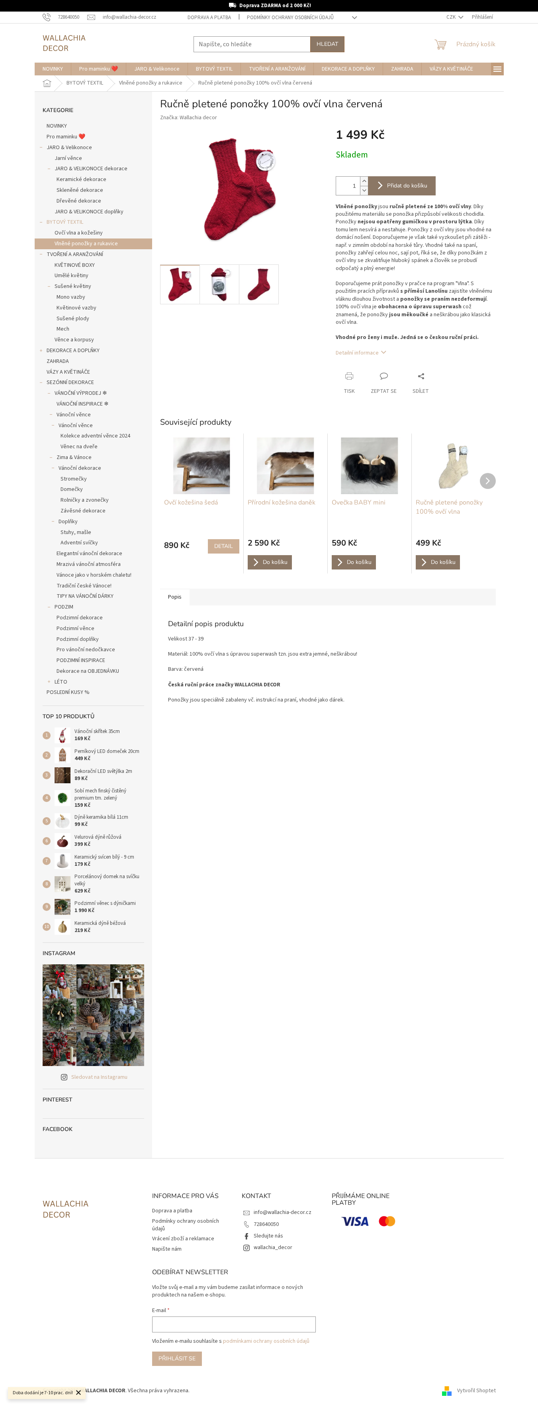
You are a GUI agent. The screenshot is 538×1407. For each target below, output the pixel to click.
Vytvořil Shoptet (476, 1391)
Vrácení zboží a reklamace (183, 1239)
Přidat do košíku (407, 185)
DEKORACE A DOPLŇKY (73, 351)
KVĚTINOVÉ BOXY (75, 265)
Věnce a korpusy (74, 340)
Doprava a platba (209, 17)
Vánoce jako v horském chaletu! (94, 575)
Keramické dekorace (81, 179)
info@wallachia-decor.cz (282, 1212)
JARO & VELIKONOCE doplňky (89, 212)
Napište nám (167, 1249)
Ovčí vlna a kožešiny (79, 233)
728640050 (266, 1224)
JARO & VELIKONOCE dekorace (91, 169)
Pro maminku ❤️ (66, 137)
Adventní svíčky (79, 543)
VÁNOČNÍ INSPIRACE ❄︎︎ (83, 404)
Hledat (327, 44)
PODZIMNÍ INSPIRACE (81, 660)
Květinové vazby (76, 308)
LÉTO (61, 682)
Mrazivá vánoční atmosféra (89, 564)
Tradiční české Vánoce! (84, 586)
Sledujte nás (268, 1236)
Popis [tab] (175, 597)
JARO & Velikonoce (69, 148)
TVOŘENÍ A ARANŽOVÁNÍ (75, 254)
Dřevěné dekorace (79, 201)
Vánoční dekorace (80, 468)
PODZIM (64, 607)
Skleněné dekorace (80, 190)
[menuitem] (53, 69)
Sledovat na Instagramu (99, 1077)
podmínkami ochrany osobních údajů (266, 1341)
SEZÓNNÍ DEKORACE (70, 382)
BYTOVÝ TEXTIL (65, 222)
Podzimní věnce (75, 629)
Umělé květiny (71, 276)
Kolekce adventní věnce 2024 (95, 436)
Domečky (72, 489)
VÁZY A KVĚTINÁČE (68, 372)
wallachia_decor (273, 1247)
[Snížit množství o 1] (364, 190)
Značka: (188, 118)
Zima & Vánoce (74, 457)
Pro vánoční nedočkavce (86, 650)
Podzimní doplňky (78, 639)
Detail (223, 546)
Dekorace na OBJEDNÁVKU (88, 671)
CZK (451, 17)
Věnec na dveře (79, 447)
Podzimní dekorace (80, 618)
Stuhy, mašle (76, 532)
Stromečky (74, 479)
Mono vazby (71, 297)
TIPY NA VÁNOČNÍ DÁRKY (85, 596)
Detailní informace (357, 353)
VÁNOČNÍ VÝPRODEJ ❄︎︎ (81, 393)
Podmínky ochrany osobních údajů (290, 17)
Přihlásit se (177, 1358)
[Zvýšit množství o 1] (364, 181)
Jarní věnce (68, 158)
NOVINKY (57, 126)
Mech (63, 329)
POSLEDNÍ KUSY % (68, 692)
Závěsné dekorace (83, 511)
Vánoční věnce (74, 415)
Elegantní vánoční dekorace (89, 554)
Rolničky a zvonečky (85, 500)
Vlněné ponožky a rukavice (86, 244)
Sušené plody (73, 319)
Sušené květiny (73, 286)
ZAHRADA (58, 361)
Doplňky (68, 522)
